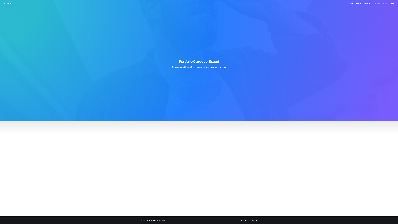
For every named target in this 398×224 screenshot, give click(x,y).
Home (351, 3)
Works (377, 3)
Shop (392, 3)
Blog (385, 3)
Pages (358, 3)
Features (367, 3)
